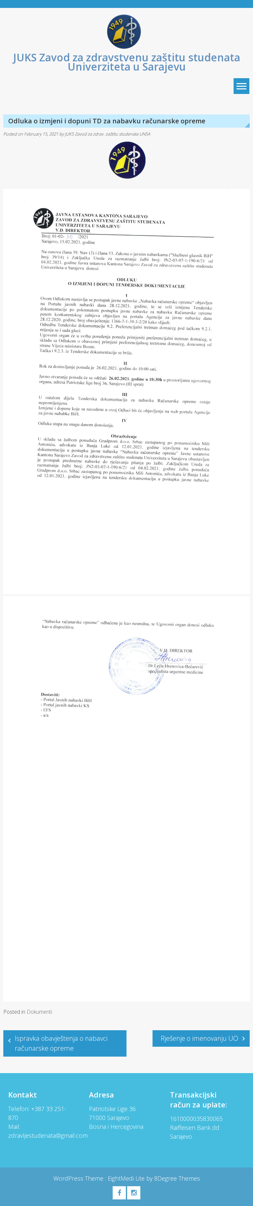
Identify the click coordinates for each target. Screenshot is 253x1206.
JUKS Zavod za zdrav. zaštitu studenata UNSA (107, 134)
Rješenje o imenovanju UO (199, 1038)
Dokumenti (39, 1011)
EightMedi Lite (127, 1178)
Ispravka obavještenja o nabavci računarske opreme (61, 1043)
